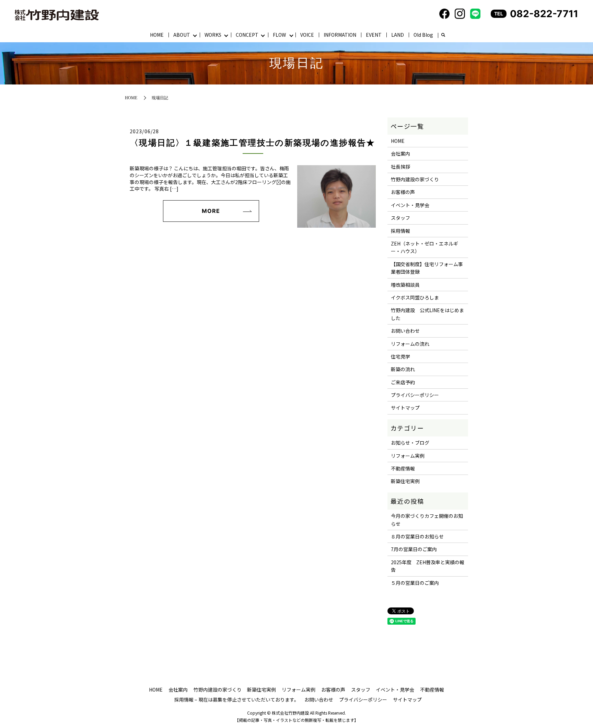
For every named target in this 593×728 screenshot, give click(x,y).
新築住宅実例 (405, 481)
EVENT (374, 34)
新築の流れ (403, 369)
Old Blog (423, 34)
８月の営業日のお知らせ (417, 536)
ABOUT (181, 34)
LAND (397, 34)
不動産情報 (403, 468)
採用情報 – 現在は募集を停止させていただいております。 (236, 699)
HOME (157, 34)
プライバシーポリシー (415, 394)
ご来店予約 (403, 382)
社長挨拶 (400, 166)
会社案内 (400, 153)
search (443, 35)
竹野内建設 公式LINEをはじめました (427, 314)
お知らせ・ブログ (410, 442)
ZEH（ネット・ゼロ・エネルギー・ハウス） (424, 247)
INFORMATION (340, 34)
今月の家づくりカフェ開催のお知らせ (427, 519)
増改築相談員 (405, 284)
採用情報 (400, 230)
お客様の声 (403, 192)
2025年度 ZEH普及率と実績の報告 (427, 566)
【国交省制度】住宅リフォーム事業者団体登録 (427, 268)
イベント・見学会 (410, 205)
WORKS (213, 34)
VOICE (307, 34)
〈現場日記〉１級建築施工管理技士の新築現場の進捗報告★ (252, 142)
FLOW (279, 34)
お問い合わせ (405, 330)
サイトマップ (405, 407)
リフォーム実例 (408, 455)
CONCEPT (247, 34)
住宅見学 (400, 356)
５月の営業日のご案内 (415, 582)
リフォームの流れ (410, 343)
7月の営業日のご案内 (414, 549)
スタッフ (400, 217)
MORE (211, 210)
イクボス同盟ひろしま (415, 297)
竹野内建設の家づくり (415, 179)
